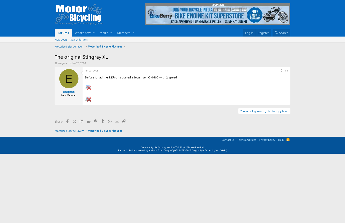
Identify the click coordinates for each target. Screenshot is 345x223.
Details (222, 150)
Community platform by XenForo (172, 147)
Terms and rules (246, 140)
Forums (63, 33)
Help (281, 140)
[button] (94, 33)
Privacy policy (267, 140)
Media (104, 33)
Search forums (79, 39)
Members (123, 33)
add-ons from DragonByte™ (163, 150)
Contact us (228, 140)
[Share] (281, 70)
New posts (61, 39)
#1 (286, 70)
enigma (62, 63)
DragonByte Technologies (204, 150)
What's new (83, 33)
